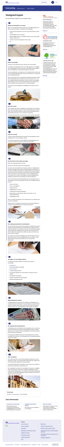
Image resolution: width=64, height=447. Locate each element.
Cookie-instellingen (44, 444)
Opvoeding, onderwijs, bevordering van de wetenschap (49, 435)
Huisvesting (10, 8)
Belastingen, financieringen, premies (28, 430)
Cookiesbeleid (33, 444)
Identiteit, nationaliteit (25, 437)
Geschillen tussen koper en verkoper (30, 405)
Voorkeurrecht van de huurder (13, 404)
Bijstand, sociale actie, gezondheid (48, 428)
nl (56, 2)
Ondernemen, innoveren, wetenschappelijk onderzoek (49, 431)
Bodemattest (12, 265)
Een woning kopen (15, 394)
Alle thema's (44, 2)
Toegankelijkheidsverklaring (25, 444)
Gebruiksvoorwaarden (10, 444)
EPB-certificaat (13, 268)
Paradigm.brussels (55, 444)
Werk (22, 439)
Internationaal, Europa (25, 435)
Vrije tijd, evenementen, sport (47, 426)
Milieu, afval (43, 424)
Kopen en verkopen (30, 8)
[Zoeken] (52, 2)
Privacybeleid (17, 444)
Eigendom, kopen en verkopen (21, 8)
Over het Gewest (24, 424)
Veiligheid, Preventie (25, 432)
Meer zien (45, 30)
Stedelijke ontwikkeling (45, 437)
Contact (38, 444)
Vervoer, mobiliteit (24, 426)
